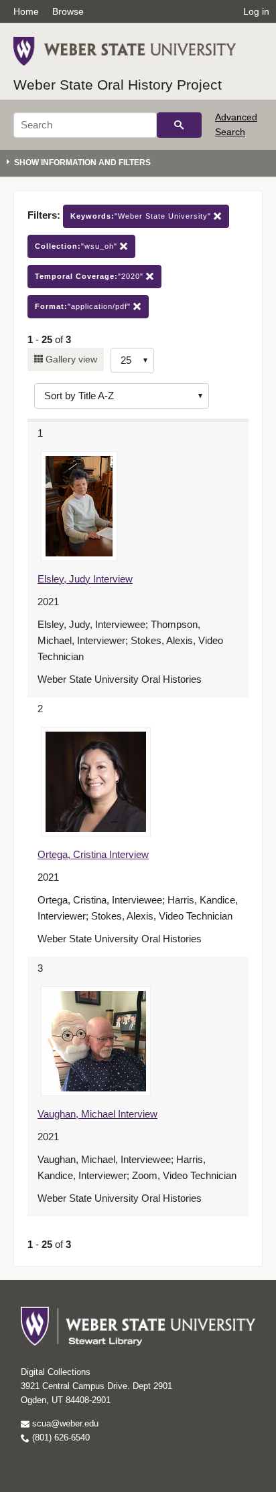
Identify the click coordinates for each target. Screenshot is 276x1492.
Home (26, 11)
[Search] (179, 125)
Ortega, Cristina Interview (93, 854)
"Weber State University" (142, 216)
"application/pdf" (84, 306)
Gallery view (70, 359)
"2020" (90, 276)
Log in (256, 11)
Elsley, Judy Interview (85, 578)
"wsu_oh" (77, 246)
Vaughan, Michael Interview (97, 1114)
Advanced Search (236, 124)
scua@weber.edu (63, 1423)
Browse (68, 11)
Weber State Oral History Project (117, 84)
